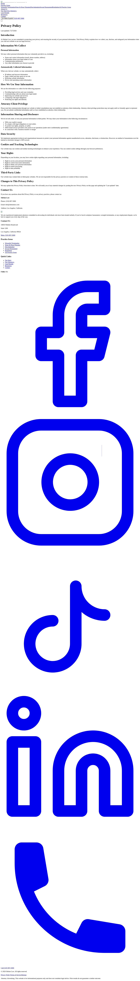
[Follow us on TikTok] (70, 689)
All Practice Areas (65, 7)
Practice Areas (5, 5)
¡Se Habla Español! (7, 18)
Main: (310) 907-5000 (8, 235)
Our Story (4, 11)
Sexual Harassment (46, 7)
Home (3, 3)
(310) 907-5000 (19, 18)
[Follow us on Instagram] (70, 551)
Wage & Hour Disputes (22, 7)
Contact (3, 16)
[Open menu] (1, 21)
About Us (4, 9)
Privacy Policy (5, 975)
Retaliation (55, 7)
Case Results (5, 13)
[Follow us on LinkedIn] (70, 828)
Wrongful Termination (8, 7)
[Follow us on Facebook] (70, 412)
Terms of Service (15, 975)
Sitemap (23, 975)
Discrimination (35, 7)
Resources (4, 14)
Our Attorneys (12, 11)
